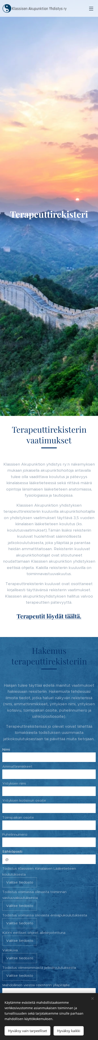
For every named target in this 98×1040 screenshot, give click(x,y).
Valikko (91, 8)
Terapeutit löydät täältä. (49, 616)
